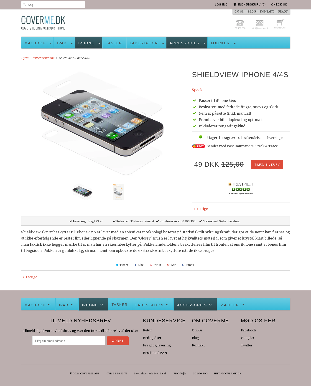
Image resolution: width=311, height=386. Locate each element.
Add (173, 265)
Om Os (197, 330)
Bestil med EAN (155, 353)
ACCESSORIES (184, 43)
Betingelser (152, 338)
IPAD (62, 43)
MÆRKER (220, 43)
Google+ (248, 338)
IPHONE (86, 43)
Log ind (221, 4)
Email (190, 265)
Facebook (248, 330)
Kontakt (198, 345)
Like (141, 265)
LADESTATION (144, 43)
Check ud (279, 4)
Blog (195, 338)
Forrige (202, 209)
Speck (197, 90)
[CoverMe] (43, 24)
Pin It (157, 265)
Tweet (124, 265)
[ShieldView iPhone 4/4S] (104, 124)
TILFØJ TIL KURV (267, 164)
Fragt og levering (157, 345)
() (252, 4)
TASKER (114, 43)
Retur (147, 330)
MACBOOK (35, 43)
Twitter (246, 345)
